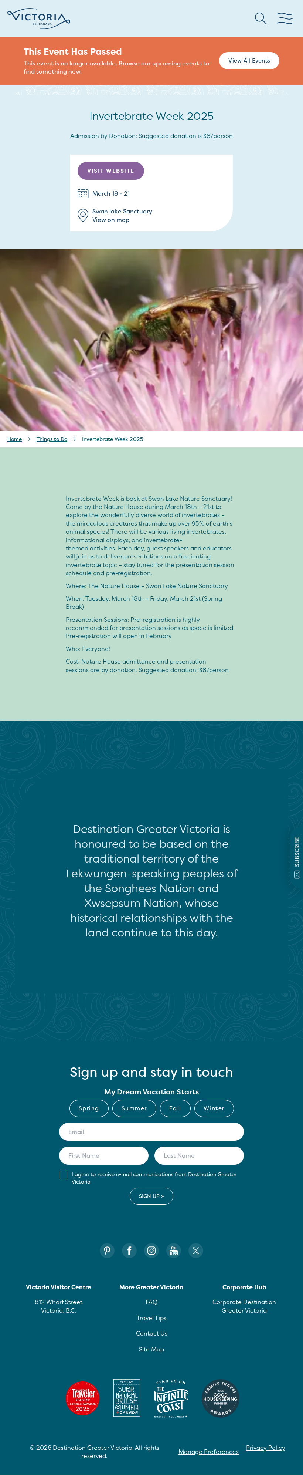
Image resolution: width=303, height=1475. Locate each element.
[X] (195, 1250)
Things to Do (52, 438)
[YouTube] (173, 1250)
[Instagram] (151, 1250)
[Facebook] (129, 1250)
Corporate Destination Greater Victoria (244, 1306)
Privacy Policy (265, 1448)
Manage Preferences (208, 1452)
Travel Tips (151, 1318)
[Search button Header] (261, 18)
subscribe (297, 852)
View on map (110, 220)
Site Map (151, 1349)
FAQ (151, 1302)
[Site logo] (38, 18)
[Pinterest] (107, 1250)
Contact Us (151, 1333)
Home (14, 438)
